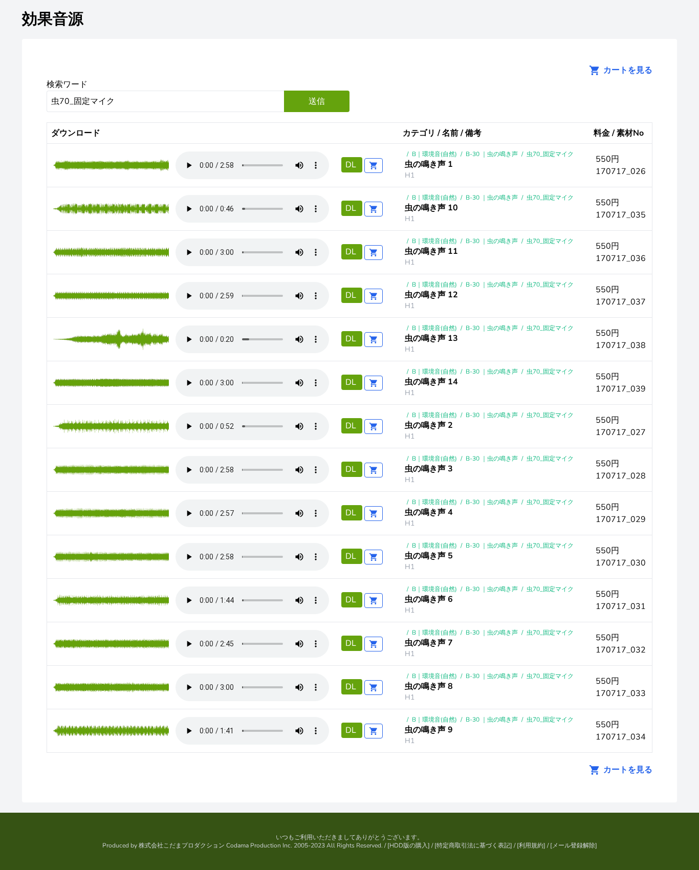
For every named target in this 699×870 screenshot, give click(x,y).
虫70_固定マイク (550, 154)
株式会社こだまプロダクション (182, 845)
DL (351, 164)
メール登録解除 (573, 845)
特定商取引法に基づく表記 (473, 845)
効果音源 (52, 19)
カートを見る (626, 70)
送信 (317, 101)
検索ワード (67, 84)
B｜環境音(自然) (434, 154)
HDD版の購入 (408, 845)
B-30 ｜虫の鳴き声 (492, 154)
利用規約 (531, 845)
